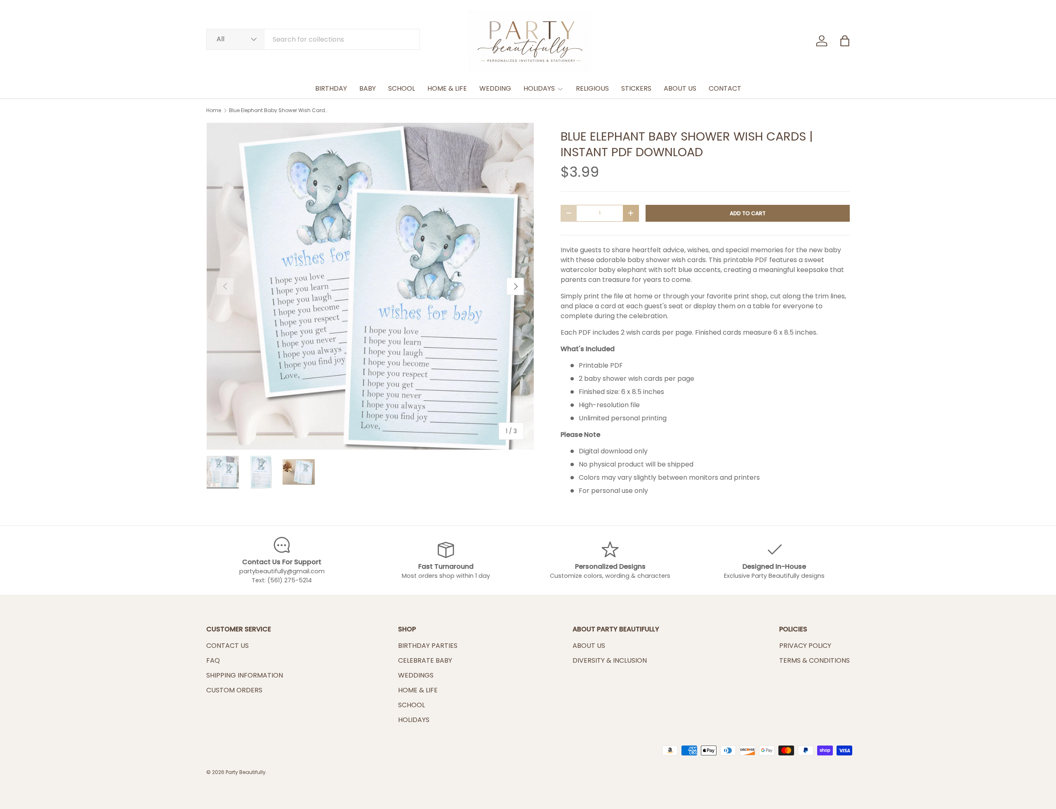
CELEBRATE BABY (425, 660)
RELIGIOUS (592, 88)
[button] (845, 41)
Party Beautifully (246, 772)
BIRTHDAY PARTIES (427, 645)
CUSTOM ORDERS (234, 690)
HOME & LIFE (447, 88)
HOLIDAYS (539, 88)
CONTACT (725, 88)
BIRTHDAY (331, 88)
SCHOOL (401, 88)
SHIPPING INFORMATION (244, 675)
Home (213, 110)
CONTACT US (227, 645)
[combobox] (313, 39)
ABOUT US (680, 88)
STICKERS (636, 88)
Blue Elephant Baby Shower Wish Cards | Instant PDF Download (278, 110)
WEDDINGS (416, 675)
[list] (370, 286)
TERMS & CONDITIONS (814, 660)
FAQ (213, 660)
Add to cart (748, 213)
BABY (367, 88)
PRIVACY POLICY (805, 645)
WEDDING (495, 88)
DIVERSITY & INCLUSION (610, 660)
